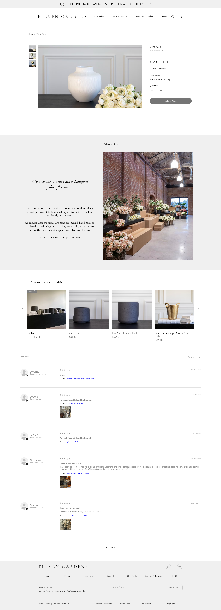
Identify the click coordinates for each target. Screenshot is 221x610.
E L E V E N (50, 566)
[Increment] (161, 90)
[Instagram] (168, 567)
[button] (180, 16)
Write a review (194, 357)
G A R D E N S (74, 566)
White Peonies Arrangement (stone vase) (80, 378)
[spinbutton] (157, 90)
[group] (110, 315)
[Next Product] (199, 309)
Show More (110, 547)
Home (32, 34)
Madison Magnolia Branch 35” (76, 403)
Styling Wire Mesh (72, 442)
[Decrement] (152, 90)
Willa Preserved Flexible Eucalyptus (78, 473)
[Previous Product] (22, 309)
